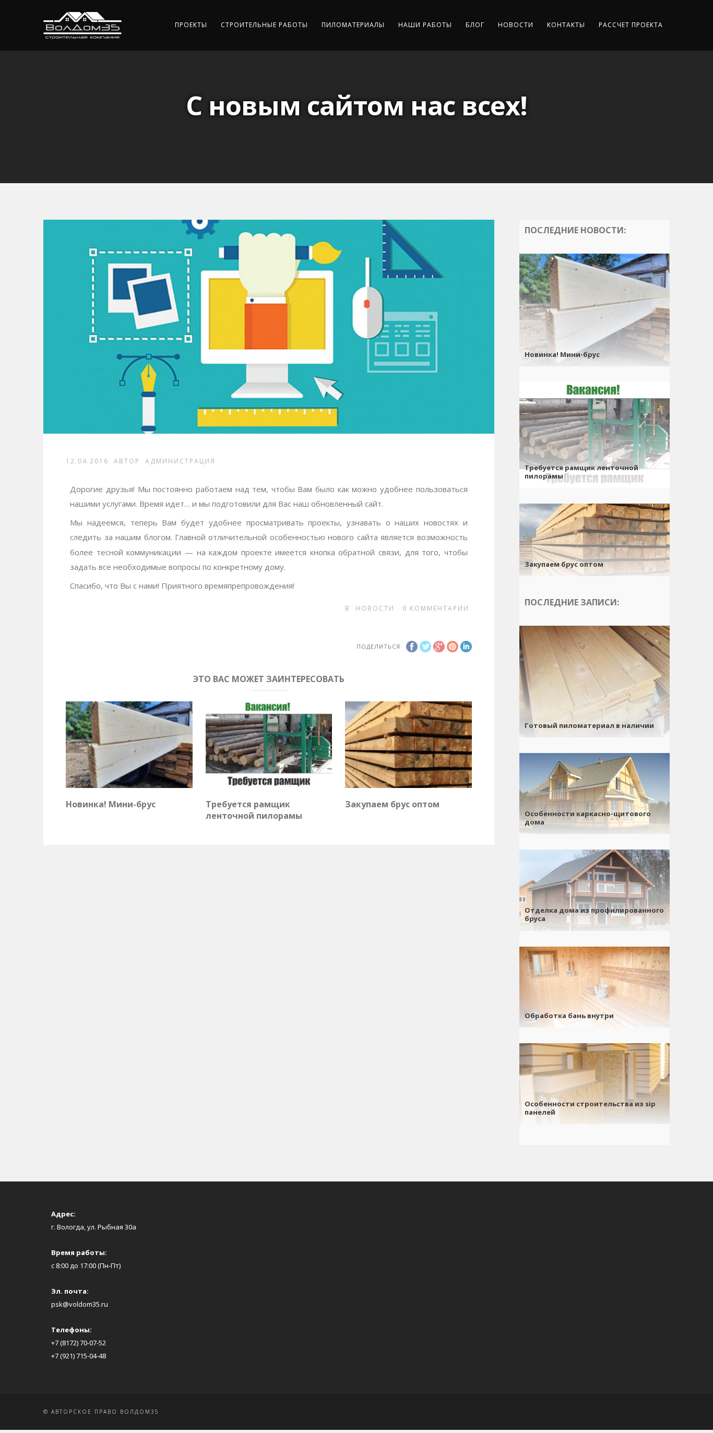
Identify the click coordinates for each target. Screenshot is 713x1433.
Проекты (191, 24)
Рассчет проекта (631, 24)
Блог (475, 24)
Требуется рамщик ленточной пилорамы (254, 809)
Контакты (566, 24)
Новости (515, 24)
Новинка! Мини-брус (111, 804)
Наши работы (425, 24)
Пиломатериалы (353, 24)
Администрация (180, 461)
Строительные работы (264, 24)
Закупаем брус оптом (392, 804)
